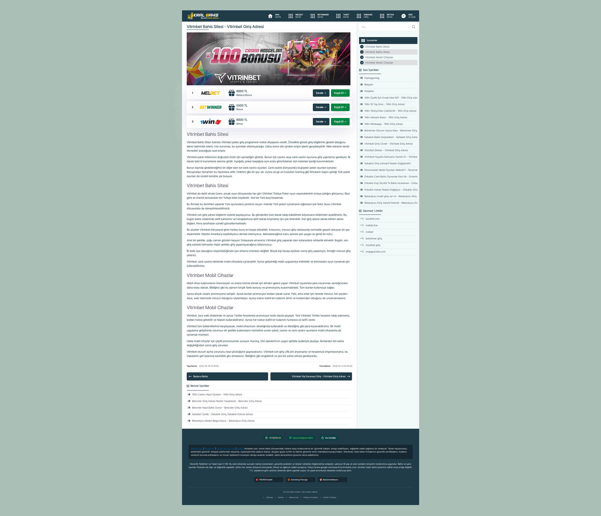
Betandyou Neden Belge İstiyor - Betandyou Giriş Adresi (223, 420)
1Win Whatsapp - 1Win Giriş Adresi (383, 123)
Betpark (368, 84)
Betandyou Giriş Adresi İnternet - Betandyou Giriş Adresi (390, 202)
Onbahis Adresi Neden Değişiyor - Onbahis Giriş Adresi (390, 189)
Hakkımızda (293, 497)
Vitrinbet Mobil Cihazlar (379, 57)
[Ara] (413, 26)
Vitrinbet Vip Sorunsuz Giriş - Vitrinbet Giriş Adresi (318, 376)
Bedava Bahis (200, 376)
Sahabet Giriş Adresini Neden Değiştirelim (387, 163)
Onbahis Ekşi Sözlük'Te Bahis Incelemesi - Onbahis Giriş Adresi (390, 183)
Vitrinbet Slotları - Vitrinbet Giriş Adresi (386, 150)
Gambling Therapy (299, 479)
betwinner (210, 448)
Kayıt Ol (338, 93)
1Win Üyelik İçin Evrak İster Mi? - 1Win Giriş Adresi (390, 97)
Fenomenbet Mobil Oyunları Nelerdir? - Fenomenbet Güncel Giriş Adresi (390, 169)
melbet (369, 231)
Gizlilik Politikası (329, 497)
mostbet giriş (373, 245)
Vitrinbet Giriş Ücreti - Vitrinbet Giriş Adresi (388, 143)
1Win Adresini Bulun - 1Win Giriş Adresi (385, 117)
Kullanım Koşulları (310, 497)
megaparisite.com (375, 251)
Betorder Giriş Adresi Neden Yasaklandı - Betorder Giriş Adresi (227, 401)
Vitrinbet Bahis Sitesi (377, 46)
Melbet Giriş (197, 448)
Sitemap (269, 497)
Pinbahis (369, 91)
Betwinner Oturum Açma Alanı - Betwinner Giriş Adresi (390, 130)
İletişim (281, 497)
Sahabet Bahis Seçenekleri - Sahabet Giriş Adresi (390, 137)
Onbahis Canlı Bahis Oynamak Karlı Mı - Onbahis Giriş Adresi (390, 176)
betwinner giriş (374, 238)
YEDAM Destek (265, 479)
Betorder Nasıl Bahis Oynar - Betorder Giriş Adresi (220, 407)
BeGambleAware (330, 479)
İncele (319, 93)
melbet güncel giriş (225, 448)
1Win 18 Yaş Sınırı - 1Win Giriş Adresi (384, 104)
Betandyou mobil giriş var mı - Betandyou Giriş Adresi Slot (390, 196)
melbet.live (372, 225)
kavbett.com (373, 218)
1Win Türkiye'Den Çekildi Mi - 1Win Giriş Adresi (390, 110)
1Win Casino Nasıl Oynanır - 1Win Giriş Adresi (217, 394)
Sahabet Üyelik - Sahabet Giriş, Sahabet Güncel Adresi (222, 414)
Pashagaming (371, 77)
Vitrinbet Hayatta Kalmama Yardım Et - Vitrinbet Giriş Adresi (390, 156)
